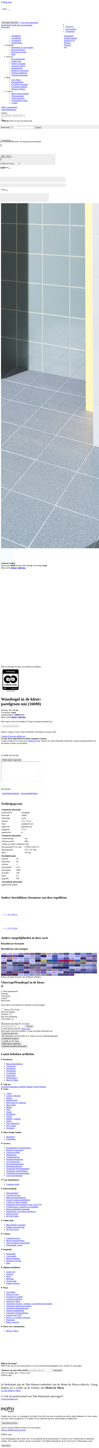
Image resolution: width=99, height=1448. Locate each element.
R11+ (8, 156)
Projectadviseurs (18, 98)
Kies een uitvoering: (9, 1017)
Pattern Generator (18, 64)
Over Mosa (15, 80)
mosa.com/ (26, 1029)
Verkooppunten (17, 96)
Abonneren (58, 1370)
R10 (2, 156)
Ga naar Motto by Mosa (10, 1390)
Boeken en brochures (20, 70)
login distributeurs (8, 109)
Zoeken (38, 127)
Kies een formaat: (8, 1012)
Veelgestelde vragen (19, 100)
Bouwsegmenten (18, 50)
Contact (14, 103)
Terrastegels (16, 40)
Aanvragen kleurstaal (10, 23)
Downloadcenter (18, 59)
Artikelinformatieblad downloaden (14, 1046)
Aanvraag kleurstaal (19, 75)
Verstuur (29, 1026)
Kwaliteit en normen (19, 84)
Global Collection (18, 568)
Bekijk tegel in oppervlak (11, 760)
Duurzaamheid (17, 82)
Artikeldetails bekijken (10, 1039)
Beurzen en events (18, 52)
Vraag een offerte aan (16, 736)
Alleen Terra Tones (12, 1009)
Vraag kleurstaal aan (10, 726)
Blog (13, 54)
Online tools (16, 61)
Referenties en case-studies (22, 47)
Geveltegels (16, 38)
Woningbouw (16, 43)
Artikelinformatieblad (10, 793)
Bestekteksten (17, 68)
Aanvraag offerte (18, 66)
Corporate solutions (19, 87)
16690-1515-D (34, 741)
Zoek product (70, 29)
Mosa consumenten (9, 107)
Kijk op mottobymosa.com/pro (13, 1430)
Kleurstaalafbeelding (29, 793)
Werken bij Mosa (18, 89)
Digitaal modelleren (19, 73)
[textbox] (13, 115)
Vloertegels (70, 31)
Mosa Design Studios (20, 94)
